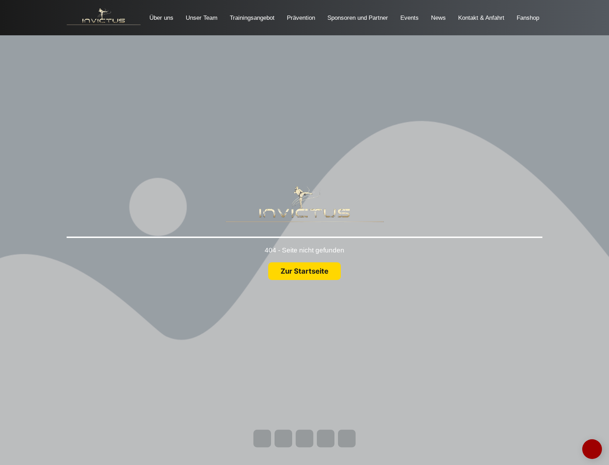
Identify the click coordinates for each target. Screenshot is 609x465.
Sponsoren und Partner (357, 17)
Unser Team (201, 17)
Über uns (161, 17)
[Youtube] (15, 25)
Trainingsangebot (252, 17)
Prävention (301, 17)
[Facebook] (15, 5)
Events (409, 17)
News (438, 17)
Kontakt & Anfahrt (481, 17)
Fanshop (528, 17)
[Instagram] (15, 15)
